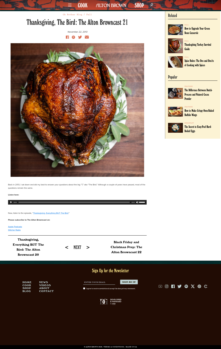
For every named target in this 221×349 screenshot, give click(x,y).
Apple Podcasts (15, 226)
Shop (26, 288)
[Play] (11, 202)
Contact (46, 291)
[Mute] (137, 202)
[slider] (142, 202)
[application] (77, 202)
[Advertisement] (110, 329)
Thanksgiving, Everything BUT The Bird (50, 213)
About (44, 288)
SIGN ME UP (129, 282)
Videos (45, 285)
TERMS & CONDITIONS (114, 347)
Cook (26, 285)
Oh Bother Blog (72, 14)
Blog (26, 291)
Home (27, 282)
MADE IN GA (131, 347)
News (43, 282)
